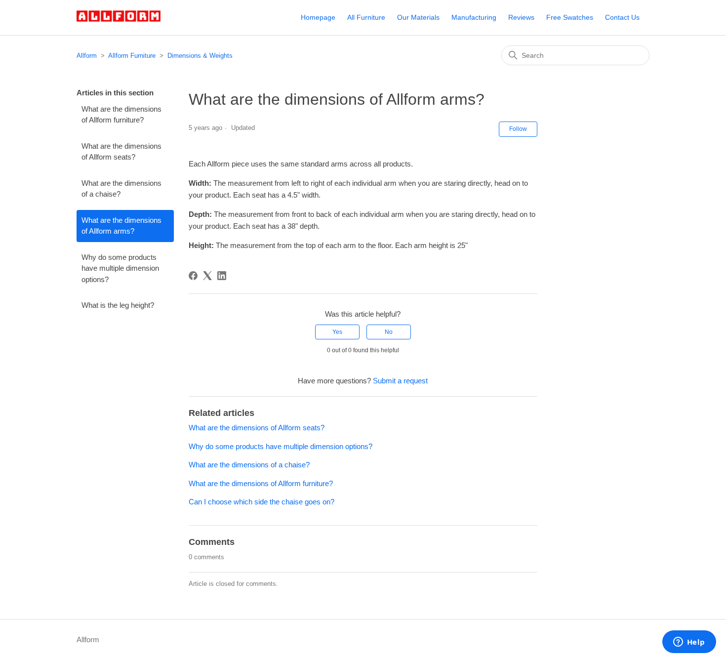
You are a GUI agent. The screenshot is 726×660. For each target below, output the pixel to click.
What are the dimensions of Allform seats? (121, 152)
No (389, 332)
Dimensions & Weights (200, 55)
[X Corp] (207, 275)
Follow (518, 128)
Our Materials (418, 17)
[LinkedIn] (221, 275)
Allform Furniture (132, 55)
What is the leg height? (117, 305)
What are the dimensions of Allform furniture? (121, 114)
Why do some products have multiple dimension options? (120, 268)
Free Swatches (569, 17)
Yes (337, 332)
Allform (87, 55)
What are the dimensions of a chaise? (121, 189)
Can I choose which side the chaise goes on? (261, 501)
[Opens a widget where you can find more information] (689, 642)
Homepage (318, 17)
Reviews (521, 17)
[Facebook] (193, 275)
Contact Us (622, 17)
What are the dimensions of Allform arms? (121, 226)
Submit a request (400, 380)
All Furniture (366, 17)
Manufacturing (473, 17)
